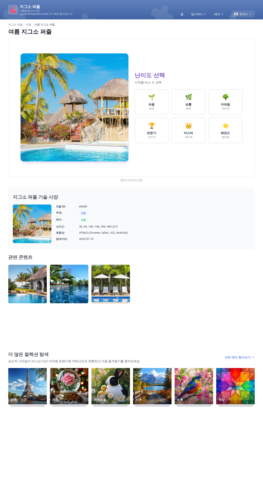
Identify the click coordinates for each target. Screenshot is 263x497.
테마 (217, 14)
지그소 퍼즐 (15, 24)
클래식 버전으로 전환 (131, 179)
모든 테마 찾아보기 (238, 357)
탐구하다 (197, 14)
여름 (28, 24)
